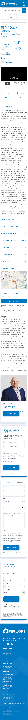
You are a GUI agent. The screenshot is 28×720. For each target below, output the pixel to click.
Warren (17, 368)
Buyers (4, 651)
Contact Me (11, 413)
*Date (5, 498)
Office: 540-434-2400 (7, 679)
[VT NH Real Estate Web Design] (14, 714)
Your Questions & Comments (11, 511)
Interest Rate (7, 589)
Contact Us (8, 482)
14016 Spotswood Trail (7, 698)
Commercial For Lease (8, 667)
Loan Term (6, 570)
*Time (5, 505)
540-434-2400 (10, 640)
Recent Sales (12, 409)
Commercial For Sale (7, 665)
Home (3, 368)
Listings (8, 368)
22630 (12, 370)
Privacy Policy (9, 461)
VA (13, 368)
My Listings (6, 409)
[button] (24, 10)
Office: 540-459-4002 (7, 686)
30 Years (7, 573)
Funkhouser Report (7, 653)
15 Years (13, 573)
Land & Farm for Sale (7, 663)
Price (4, 577)
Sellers (4, 652)
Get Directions (14, 301)
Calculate (11, 599)
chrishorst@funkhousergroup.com (15, 638)
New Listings (14, 14)
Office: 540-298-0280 (7, 699)
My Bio (21, 411)
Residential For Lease (7, 666)
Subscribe (11, 467)
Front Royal (6, 370)
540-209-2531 (9, 407)
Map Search (14, 21)
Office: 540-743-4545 (7, 693)
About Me (5, 654)
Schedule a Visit (19, 482)
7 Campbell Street (7, 691)
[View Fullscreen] (3, 278)
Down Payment (7, 583)
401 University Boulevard (8, 678)
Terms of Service (14, 553)
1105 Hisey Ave (7, 684)
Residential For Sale (7, 662)
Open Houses (14, 17)
